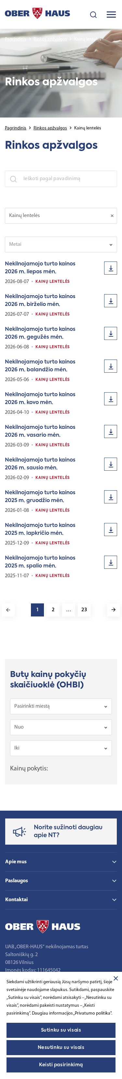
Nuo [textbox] (19, 727)
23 (84, 610)
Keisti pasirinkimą (61, 1065)
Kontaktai (16, 899)
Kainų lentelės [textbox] (24, 215)
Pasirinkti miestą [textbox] (32, 706)
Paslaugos (16, 881)
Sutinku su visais (61, 1030)
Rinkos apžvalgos (50, 39)
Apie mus (16, 862)
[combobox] (61, 216)
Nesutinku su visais (61, 1047)
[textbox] (56, 244)
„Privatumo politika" (92, 1013)
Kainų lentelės (52, 282)
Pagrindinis (15, 39)
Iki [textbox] (17, 748)
